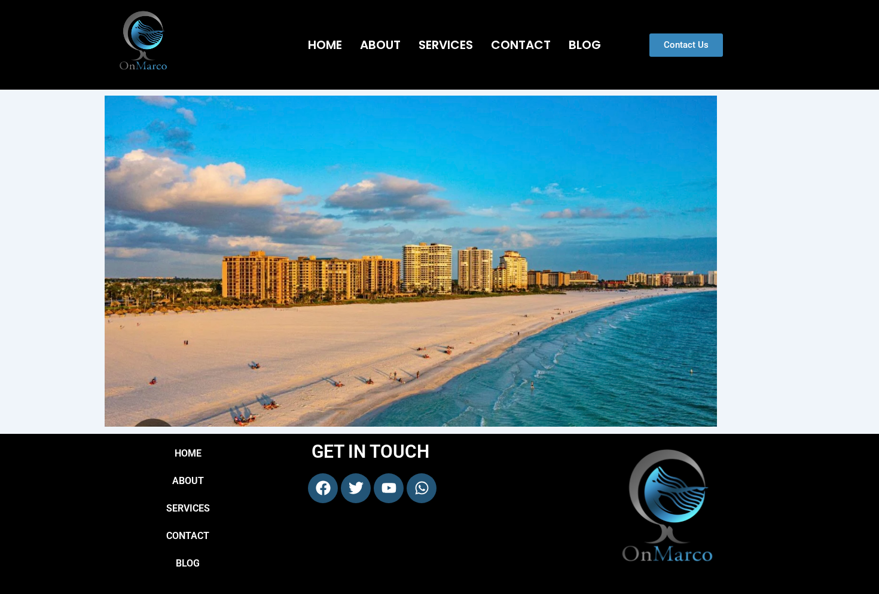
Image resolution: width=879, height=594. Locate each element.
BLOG (585, 44)
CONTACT (521, 44)
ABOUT (380, 44)
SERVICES (446, 44)
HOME (325, 44)
